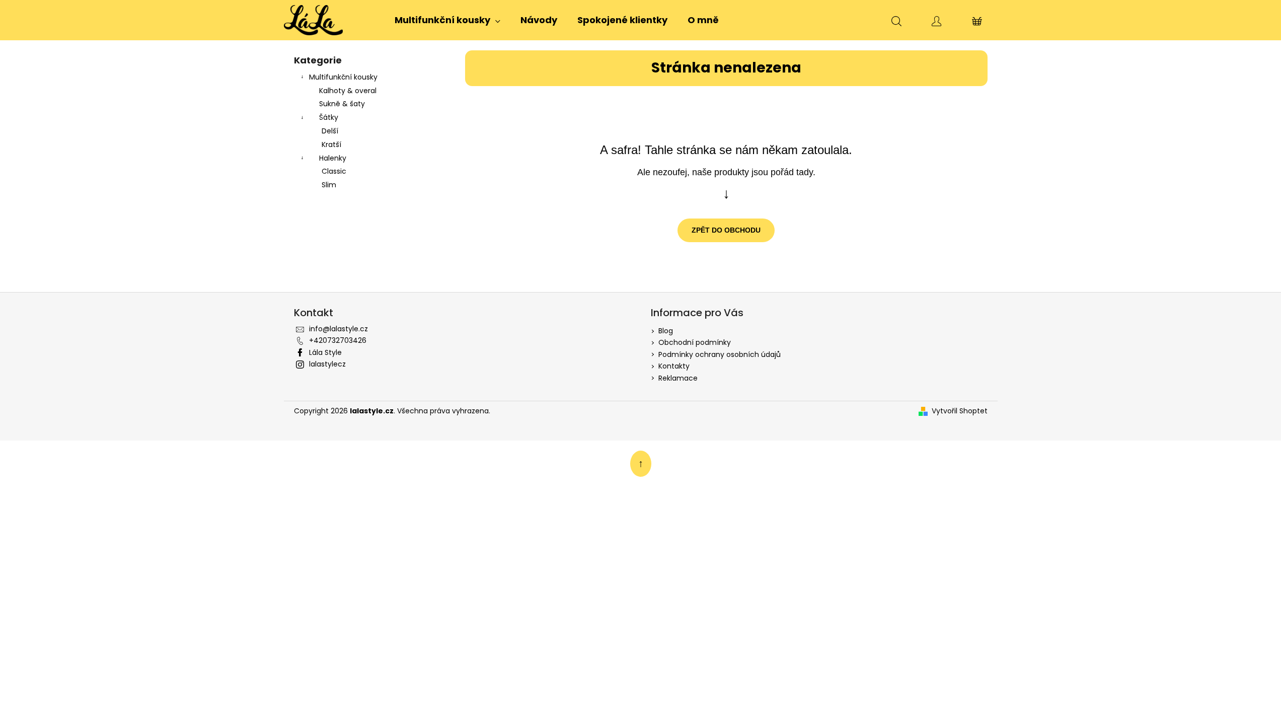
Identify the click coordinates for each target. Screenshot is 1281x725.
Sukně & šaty (342, 104)
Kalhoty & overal (347, 91)
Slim (329, 185)
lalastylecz (327, 364)
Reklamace (678, 378)
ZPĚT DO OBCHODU (726, 230)
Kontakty (674, 366)
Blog (665, 331)
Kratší (331, 144)
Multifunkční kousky (343, 77)
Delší (330, 131)
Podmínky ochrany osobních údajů (719, 354)
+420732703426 (337, 340)
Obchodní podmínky (694, 342)
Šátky (328, 117)
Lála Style (325, 352)
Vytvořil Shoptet (960, 411)
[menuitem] (447, 20)
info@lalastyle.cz (338, 329)
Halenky (332, 158)
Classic (334, 171)
